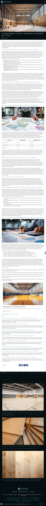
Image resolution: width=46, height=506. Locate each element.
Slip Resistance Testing (33, 494)
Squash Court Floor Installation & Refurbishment (23, 501)
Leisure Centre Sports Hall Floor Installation (12, 500)
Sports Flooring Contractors (14, 314)
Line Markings (28, 494)
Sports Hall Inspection (36, 500)
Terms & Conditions (23, 495)
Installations (15, 494)
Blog (41, 494)
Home (4, 494)
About (7, 494)
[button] (20, 365)
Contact (39, 494)
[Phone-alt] (45, 252)
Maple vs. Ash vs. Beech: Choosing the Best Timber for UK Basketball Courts (21, 479)
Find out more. (31, 504)
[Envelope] (45, 253)
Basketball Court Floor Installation (34, 497)
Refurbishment (11, 494)
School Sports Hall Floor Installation (26, 500)
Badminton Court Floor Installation (22, 497)
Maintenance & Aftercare (21, 494)
